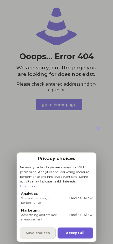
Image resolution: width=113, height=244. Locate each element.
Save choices (38, 233)
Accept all (75, 233)
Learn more (29, 186)
